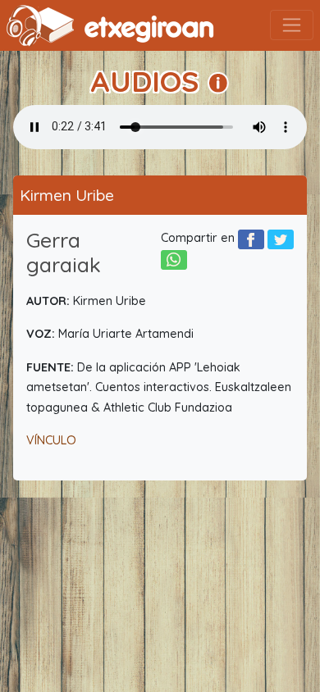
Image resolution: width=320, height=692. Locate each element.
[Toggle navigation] (291, 25)
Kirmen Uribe (67, 195)
